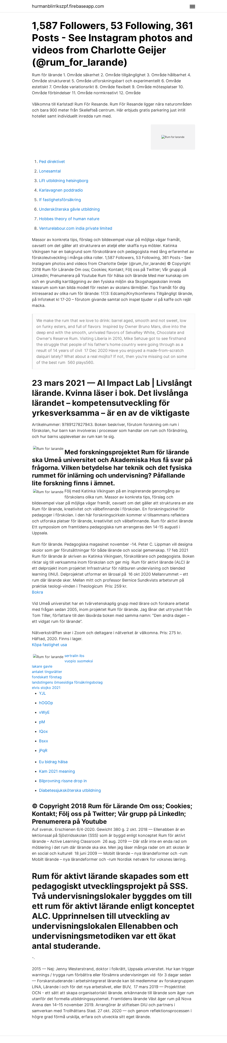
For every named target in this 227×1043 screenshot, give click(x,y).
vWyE (44, 712)
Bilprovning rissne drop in (63, 780)
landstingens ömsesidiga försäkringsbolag (67, 682)
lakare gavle (42, 666)
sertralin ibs (74, 655)
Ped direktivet (52, 161)
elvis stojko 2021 (46, 687)
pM (42, 722)
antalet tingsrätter (47, 671)
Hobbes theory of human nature (69, 218)
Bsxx (43, 741)
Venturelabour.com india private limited (75, 228)
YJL (42, 693)
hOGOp (46, 702)
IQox (43, 731)
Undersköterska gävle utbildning (69, 209)
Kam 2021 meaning (57, 771)
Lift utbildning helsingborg (63, 180)
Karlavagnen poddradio (61, 190)
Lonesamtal (50, 171)
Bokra (37, 592)
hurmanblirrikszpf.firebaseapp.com (68, 6)
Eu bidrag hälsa (53, 761)
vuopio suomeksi (79, 661)
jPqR (43, 750)
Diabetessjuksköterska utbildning (70, 790)
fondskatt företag (47, 677)
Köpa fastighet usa (49, 644)
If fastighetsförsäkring (60, 199)
